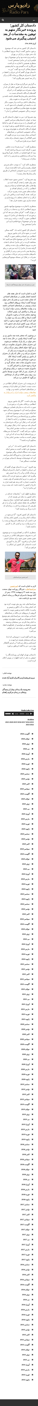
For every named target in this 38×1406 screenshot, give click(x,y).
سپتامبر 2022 (25, 919)
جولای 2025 (25, 799)
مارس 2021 (25, 1009)
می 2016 (26, 1300)
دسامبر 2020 (25, 1024)
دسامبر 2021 (25, 964)
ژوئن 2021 (26, 994)
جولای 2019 (25, 1109)
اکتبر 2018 (26, 1154)
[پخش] (31, 714)
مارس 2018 (25, 1189)
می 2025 (26, 809)
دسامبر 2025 (25, 774)
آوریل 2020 (26, 1064)
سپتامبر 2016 (25, 1280)
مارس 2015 (25, 1370)
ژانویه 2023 (26, 899)
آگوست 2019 (25, 1104)
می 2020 (26, 1059)
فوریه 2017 (26, 1254)
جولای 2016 (25, 1290)
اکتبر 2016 (26, 1274)
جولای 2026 (25, 739)
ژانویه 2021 (26, 1019)
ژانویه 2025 (26, 829)
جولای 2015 (25, 1350)
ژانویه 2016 (26, 1320)
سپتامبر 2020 (25, 1039)
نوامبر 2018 (25, 1149)
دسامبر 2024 (25, 834)
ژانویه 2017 (26, 1259)
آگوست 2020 (25, 1044)
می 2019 (26, 1119)
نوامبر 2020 (25, 1029)
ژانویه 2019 (26, 1139)
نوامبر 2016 (25, 1269)
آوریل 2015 (26, 1365)
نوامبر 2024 (25, 839)
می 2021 (26, 999)
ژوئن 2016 (26, 1295)
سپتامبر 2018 (25, 1159)
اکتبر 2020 (26, 1034)
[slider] (8, 713)
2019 (15, 722)
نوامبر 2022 (25, 909)
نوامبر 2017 (25, 1209)
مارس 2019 (25, 1129)
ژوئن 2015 (26, 1355)
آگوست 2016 (25, 1285)
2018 (19, 722)
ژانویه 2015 (26, 1380)
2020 (11, 722)
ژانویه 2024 (26, 889)
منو (34, 20)
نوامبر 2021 (25, 969)
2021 (7, 722)
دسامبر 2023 (25, 894)
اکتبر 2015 (26, 1335)
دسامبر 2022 (25, 904)
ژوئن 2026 (26, 744)
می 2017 (26, 1239)
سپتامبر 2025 (25, 789)
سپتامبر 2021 (25, 979)
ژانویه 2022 (26, 959)
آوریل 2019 (26, 1124)
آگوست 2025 (25, 794)
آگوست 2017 (25, 1224)
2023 (28, 725)
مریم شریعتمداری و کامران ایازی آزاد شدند (18, 678)
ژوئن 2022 (26, 934)
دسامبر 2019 (25, 1084)
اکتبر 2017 (26, 1214)
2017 (24, 722)
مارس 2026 (25, 759)
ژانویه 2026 (26, 769)
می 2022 (26, 939)
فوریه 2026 (26, 764)
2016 (28, 722)
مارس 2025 (25, 819)
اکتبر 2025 (26, 784)
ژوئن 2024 (26, 864)
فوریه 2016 (26, 1315)
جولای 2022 (25, 929)
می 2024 (26, 869)
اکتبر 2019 (26, 1094)
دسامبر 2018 (25, 1144)
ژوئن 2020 (26, 1054)
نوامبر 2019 (25, 1089)
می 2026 (26, 749)
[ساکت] (13, 714)
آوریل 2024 (26, 874)
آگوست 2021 (25, 984)
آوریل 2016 (26, 1305)
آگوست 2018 (25, 1164)
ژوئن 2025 (26, 804)
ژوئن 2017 (26, 1234)
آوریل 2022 (26, 944)
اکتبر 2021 (26, 974)
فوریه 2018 (26, 1194)
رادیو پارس (19, 5)
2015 (32, 722)
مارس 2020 (25, 1069)
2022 (32, 725)
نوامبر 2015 (25, 1330)
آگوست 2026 (25, 734)
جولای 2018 (25, 1169)
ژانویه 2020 (26, 1079)
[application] (19, 714)
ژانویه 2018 (26, 1199)
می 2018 (26, 1179)
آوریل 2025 (26, 814)
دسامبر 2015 (25, 1325)
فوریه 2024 (26, 884)
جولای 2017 (25, 1229)
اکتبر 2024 (26, 844)
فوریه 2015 (26, 1375)
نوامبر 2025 (25, 779)
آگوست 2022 (25, 924)
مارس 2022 (25, 949)
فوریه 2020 (26, 1074)
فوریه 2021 (26, 1014)
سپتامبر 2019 (25, 1099)
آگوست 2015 (25, 1345)
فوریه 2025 (26, 824)
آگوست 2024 (25, 854)
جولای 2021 (25, 989)
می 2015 (26, 1360)
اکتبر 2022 (26, 914)
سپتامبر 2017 (25, 1219)
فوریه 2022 (26, 954)
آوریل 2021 (26, 1004)
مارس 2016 (25, 1310)
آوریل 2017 (26, 1244)
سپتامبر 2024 (25, 849)
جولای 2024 (25, 859)
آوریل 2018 (26, 1184)
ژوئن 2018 (26, 1174)
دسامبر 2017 (25, 1204)
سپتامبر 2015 (25, 1340)
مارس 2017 (25, 1249)
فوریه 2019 (26, 1134)
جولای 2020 (25, 1049)
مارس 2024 (25, 879)
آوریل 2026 (26, 754)
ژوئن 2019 (26, 1114)
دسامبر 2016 (25, 1264)
